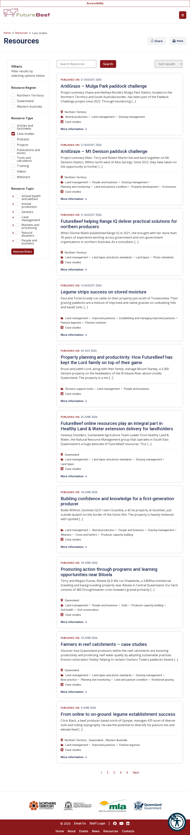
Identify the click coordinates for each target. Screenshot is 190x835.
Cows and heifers (86, 534)
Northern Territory (75, 112)
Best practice (69, 679)
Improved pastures (103, 318)
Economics (169, 186)
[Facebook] (115, 823)
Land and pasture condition (110, 186)
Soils (124, 605)
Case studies (73, 122)
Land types (142, 257)
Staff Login (97, 823)
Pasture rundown (95, 322)
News (96, 831)
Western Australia (116, 740)
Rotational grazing (163, 679)
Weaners (66, 534)
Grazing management (132, 117)
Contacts (128, 831)
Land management (103, 117)
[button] (177, 822)
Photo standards (163, 257)
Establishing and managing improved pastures (147, 318)
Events (83, 831)
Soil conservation (88, 609)
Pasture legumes (71, 322)
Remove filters (22, 251)
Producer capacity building (117, 534)
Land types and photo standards (112, 257)
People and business (104, 182)
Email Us (80, 823)
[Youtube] (121, 823)
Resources (21, 32)
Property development (144, 186)
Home (7, 32)
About (72, 831)
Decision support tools (79, 389)
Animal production (76, 117)
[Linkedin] (128, 823)
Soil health (67, 609)
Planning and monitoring (75, 186)
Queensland (72, 454)
